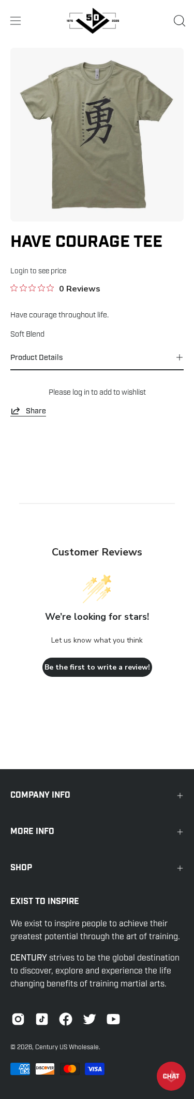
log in (80, 392)
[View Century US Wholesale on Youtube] (113, 1019)
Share (36, 410)
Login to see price (38, 271)
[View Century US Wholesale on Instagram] (18, 1019)
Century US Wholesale (67, 1047)
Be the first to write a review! (97, 667)
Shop (21, 867)
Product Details (36, 357)
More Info (32, 831)
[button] (178, 20)
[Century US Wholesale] (97, 21)
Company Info (40, 795)
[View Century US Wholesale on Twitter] (89, 1019)
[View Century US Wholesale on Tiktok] (42, 1019)
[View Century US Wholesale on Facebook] (65, 1019)
